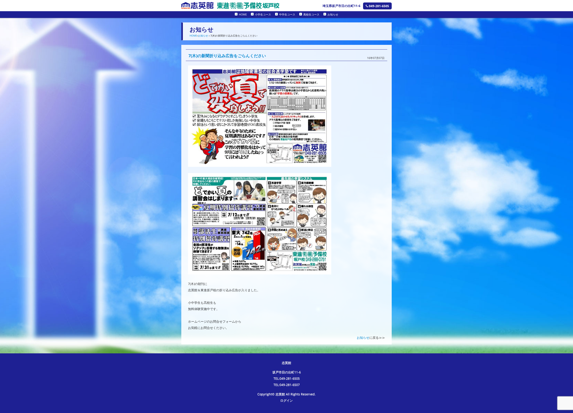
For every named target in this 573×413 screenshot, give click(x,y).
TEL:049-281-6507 (287, 385)
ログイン (286, 400)
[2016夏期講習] (259, 163)
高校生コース (311, 14)
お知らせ (332, 14)
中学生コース (287, 14)
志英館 (286, 363)
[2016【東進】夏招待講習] (259, 271)
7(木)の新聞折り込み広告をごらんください (227, 55)
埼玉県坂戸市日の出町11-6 (341, 6)
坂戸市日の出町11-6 (286, 372)
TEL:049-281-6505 (287, 378)
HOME (243, 14)
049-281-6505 (379, 6)
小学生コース (263, 14)
